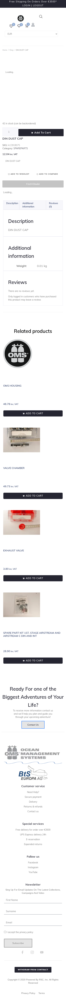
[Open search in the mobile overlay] (40, 16)
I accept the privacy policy (20, 932)
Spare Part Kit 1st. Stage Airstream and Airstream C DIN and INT (31, 634)
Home (4, 50)
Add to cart (42, 132)
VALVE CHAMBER (14, 468)
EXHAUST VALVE (13, 550)
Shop (11, 50)
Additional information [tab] (28, 205)
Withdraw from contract (33, 970)
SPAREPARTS (20, 148)
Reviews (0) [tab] (53, 205)
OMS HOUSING (12, 385)
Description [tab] (12, 203)
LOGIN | (27, 5)
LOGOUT (38, 5)
